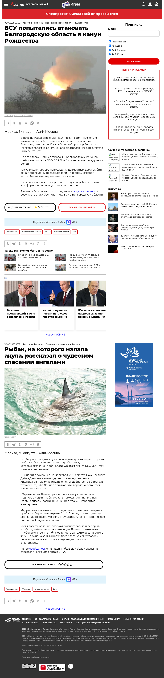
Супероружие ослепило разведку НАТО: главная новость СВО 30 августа (134, 91)
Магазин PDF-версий (133, 619)
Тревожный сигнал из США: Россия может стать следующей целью (139, 205)
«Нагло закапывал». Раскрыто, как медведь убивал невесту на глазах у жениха (140, 156)
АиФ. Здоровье (119, 50)
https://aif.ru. (31, 652)
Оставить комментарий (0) (82, 207)
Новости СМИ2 (55, 334)
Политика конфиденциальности (35, 657)
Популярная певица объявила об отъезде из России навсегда (136, 216)
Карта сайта (66, 623)
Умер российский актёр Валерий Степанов (137, 247)
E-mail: (112, 28)
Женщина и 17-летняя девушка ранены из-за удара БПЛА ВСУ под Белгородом (84, 257)
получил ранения (84, 191)
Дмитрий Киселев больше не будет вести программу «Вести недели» (138, 237)
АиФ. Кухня (117, 54)
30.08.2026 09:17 (12, 344)
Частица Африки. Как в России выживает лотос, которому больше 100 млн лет (139, 167)
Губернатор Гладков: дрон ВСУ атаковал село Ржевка (33, 256)
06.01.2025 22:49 (12, 23)
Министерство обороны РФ (18, 115)
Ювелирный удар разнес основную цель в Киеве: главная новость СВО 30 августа (134, 117)
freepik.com (10, 437)
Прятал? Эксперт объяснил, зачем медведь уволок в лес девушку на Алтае (139, 178)
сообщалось (37, 548)
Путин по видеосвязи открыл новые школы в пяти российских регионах (134, 78)
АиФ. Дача (117, 46)
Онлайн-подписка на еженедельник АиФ (83, 619)
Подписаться (133, 61)
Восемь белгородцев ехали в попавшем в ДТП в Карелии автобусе (32, 267)
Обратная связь (30, 623)
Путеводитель (49, 623)
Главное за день (120, 42)
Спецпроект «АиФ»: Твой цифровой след (82, 14)
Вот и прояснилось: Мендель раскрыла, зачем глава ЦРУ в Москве (139, 194)
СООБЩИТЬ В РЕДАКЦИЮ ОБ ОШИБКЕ (93, 623)
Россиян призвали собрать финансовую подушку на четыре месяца (137, 227)
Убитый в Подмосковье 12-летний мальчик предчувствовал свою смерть (134, 104)
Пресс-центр (113, 619)
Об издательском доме (46, 619)
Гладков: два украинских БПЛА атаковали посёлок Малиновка (84, 266)
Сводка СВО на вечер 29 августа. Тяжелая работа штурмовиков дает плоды (134, 130)
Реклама (26, 619)
